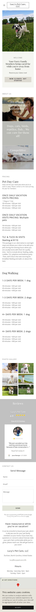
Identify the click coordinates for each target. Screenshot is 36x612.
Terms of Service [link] (21, 516)
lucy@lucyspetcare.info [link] (18, 560)
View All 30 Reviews (18, 421)
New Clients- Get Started (18, 79)
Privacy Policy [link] (10, 516)
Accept (18, 607)
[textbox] (18, 476)
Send (18, 508)
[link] (18, 5)
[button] (4, 5)
